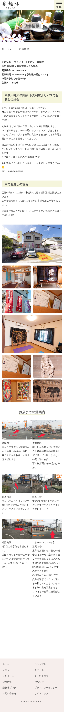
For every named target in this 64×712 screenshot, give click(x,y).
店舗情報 (7, 681)
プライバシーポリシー (45, 687)
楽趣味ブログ (9, 687)
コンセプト (40, 664)
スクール (39, 670)
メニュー (7, 670)
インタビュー (9, 676)
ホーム (5, 664)
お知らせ (39, 681)
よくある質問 (41, 676)
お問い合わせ (9, 693)
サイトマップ (41, 693)
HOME (9, 49)
